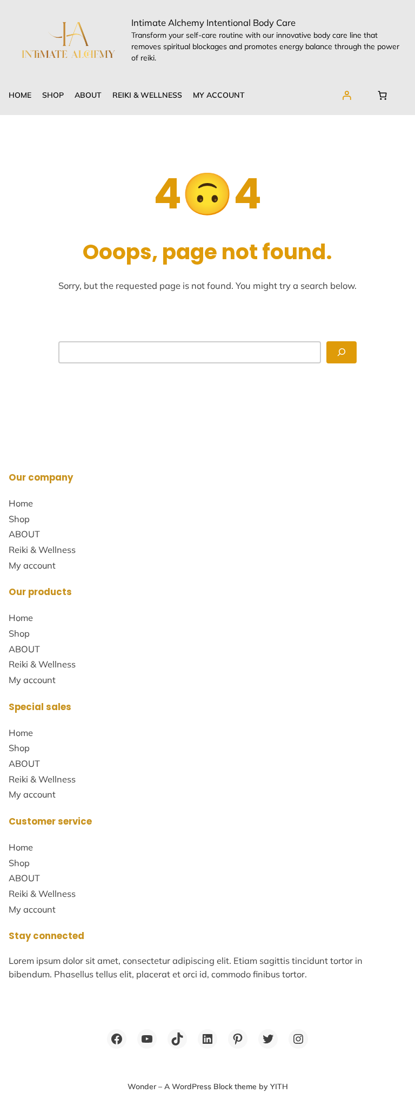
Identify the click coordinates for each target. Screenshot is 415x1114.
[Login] (347, 95)
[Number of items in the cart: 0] (382, 95)
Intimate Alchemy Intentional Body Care (213, 22)
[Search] (341, 352)
